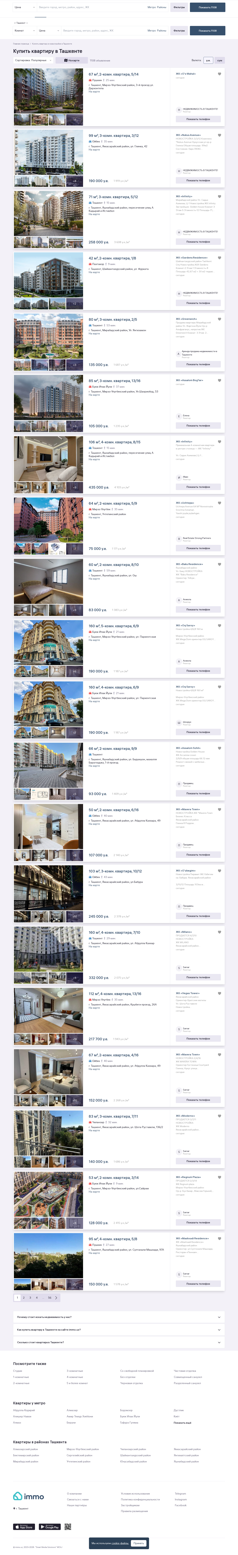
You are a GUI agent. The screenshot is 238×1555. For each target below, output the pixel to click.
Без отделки (127, 1377)
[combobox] (104, 31)
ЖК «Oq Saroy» (185, 625)
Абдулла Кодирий (24, 1410)
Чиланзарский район (133, 1449)
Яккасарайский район (187, 1449)
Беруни (71, 1422)
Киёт (177, 1416)
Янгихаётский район (186, 1455)
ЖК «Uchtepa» (185, 502)
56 (49, 1297)
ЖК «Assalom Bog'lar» (189, 380)
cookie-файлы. (120, 1543)
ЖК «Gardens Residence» (192, 257)
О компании (74, 1493)
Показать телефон (198, 119)
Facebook (181, 1505)
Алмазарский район (25, 1449)
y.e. (208, 60)
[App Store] (24, 1527)
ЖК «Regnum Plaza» (188, 1177)
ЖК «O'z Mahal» (186, 73)
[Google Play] (50, 1527)
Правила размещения (134, 1511)
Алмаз (17, 1422)
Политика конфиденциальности (140, 1499)
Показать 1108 (208, 30)
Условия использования (135, 1493)
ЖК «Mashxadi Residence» (192, 1238)
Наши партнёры (77, 1505)
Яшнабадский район (186, 1461)
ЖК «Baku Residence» (189, 564)
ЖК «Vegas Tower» (188, 993)
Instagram (181, 1499)
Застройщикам (130, 1505)
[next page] (56, 1298)
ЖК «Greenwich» (186, 318)
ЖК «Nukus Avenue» (188, 135)
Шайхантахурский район (135, 1455)
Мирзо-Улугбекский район (83, 1449)
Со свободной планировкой (137, 1371)
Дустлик (179, 1410)
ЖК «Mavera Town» (188, 809)
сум (219, 60)
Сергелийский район (79, 1455)
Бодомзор (126, 1410)
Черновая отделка (131, 1383)
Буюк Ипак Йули (130, 1416)
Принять (139, 1543)
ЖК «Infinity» (184, 196)
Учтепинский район (78, 1461)
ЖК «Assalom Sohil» (188, 748)
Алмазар (72, 1410)
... (43, 1297)
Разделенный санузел (187, 1383)
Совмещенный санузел (188, 1377)
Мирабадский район (25, 1461)
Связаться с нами (78, 1499)
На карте (73, 60)
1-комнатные (21, 1377)
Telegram (180, 1493)
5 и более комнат (77, 1383)
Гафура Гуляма (129, 1422)
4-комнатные (75, 1377)
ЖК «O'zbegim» (186, 870)
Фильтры (179, 30)
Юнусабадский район (133, 1461)
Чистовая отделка (185, 1371)
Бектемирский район (26, 1455)
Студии (17, 1371)
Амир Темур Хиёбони (80, 1416)
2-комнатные (21, 1383)
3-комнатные (75, 1371)
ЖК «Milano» (184, 931)
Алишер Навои (22, 1416)
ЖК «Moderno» (185, 1115)
